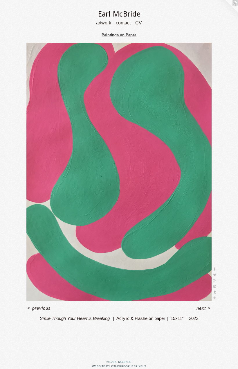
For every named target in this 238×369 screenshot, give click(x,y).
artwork (103, 23)
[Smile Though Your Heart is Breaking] (119, 172)
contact (123, 23)
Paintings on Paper (119, 35)
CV (138, 23)
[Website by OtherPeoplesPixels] (226, 11)
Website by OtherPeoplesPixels (119, 366)
